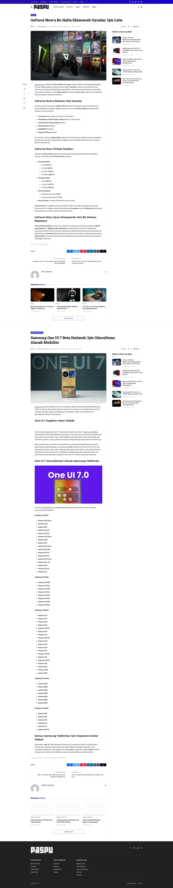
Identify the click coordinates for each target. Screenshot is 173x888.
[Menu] (31, 7)
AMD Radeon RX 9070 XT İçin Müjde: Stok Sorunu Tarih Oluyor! (132, 50)
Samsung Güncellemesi (59, 758)
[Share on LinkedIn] (137, 26)
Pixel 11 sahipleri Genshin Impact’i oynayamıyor (91, 821)
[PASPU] (41, 7)
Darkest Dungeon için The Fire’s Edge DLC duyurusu (42, 307)
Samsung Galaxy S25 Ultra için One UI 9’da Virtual (68, 821)
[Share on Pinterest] (134, 26)
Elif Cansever (42, 26)
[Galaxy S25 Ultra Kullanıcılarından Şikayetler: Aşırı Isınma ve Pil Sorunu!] (116, 40)
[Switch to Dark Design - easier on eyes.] (138, 7)
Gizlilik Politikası (53, 2)
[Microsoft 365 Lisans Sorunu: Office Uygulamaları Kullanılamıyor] (116, 61)
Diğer (94, 7)
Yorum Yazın (68, 318)
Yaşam (77, 7)
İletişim (82, 2)
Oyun (33, 15)
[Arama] (141, 7)
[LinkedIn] (24, 98)
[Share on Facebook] (128, 26)
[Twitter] (24, 94)
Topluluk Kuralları (65, 2)
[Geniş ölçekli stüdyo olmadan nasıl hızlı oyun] (68, 294)
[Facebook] (24, 89)
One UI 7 (46, 758)
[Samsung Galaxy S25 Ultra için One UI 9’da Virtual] (68, 808)
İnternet (70, 7)
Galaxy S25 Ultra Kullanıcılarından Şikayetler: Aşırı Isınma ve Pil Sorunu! (132, 39)
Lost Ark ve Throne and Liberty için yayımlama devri (94, 307)
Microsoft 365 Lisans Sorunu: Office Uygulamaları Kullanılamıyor (132, 61)
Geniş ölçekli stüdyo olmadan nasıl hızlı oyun (67, 307)
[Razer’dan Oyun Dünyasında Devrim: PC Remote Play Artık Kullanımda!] (116, 81)
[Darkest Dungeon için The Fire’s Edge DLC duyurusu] (42, 294)
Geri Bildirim (43, 2)
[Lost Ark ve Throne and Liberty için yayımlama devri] (94, 294)
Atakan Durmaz (43, 349)
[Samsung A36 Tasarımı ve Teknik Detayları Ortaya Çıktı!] (116, 72)
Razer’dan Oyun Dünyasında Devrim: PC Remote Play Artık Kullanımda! (132, 80)
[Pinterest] (24, 103)
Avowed (34, 244)
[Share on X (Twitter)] (131, 26)
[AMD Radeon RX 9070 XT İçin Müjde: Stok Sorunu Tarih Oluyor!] (116, 50)
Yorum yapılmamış (65, 26)
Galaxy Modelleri (37, 758)
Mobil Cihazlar (59, 7)
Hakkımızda (34, 2)
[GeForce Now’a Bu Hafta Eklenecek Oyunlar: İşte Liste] (68, 55)
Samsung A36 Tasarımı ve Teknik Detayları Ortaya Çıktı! (132, 71)
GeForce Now (39, 84)
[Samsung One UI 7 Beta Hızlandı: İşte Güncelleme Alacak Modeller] (68, 378)
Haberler (86, 7)
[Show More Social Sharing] (140, 26)
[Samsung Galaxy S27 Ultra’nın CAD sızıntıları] (42, 808)
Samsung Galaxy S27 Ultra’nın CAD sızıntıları (41, 821)
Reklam (75, 2)
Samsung (38, 407)
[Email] (24, 107)
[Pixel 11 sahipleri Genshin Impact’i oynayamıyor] (94, 808)
